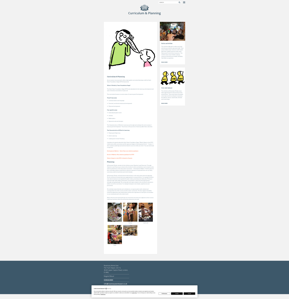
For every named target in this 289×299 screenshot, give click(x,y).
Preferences (164, 293)
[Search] (179, 2)
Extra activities (166, 43)
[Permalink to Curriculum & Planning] (130, 47)
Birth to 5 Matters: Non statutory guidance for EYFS (120, 154)
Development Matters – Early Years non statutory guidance (122, 151)
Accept (189, 293)
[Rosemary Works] (144, 8)
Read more (164, 62)
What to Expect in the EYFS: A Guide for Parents (119, 158)
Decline (177, 293)
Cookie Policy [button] (134, 292)
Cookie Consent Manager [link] (99, 288)
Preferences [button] (103, 294)
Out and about (166, 88)
